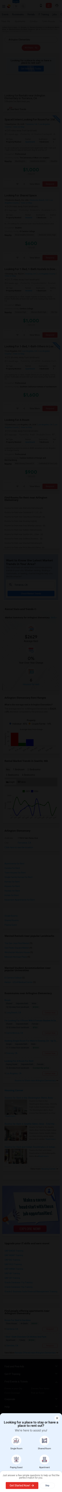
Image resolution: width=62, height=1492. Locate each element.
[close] (57, 1418)
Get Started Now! (20, 1485)
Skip (47, 1485)
